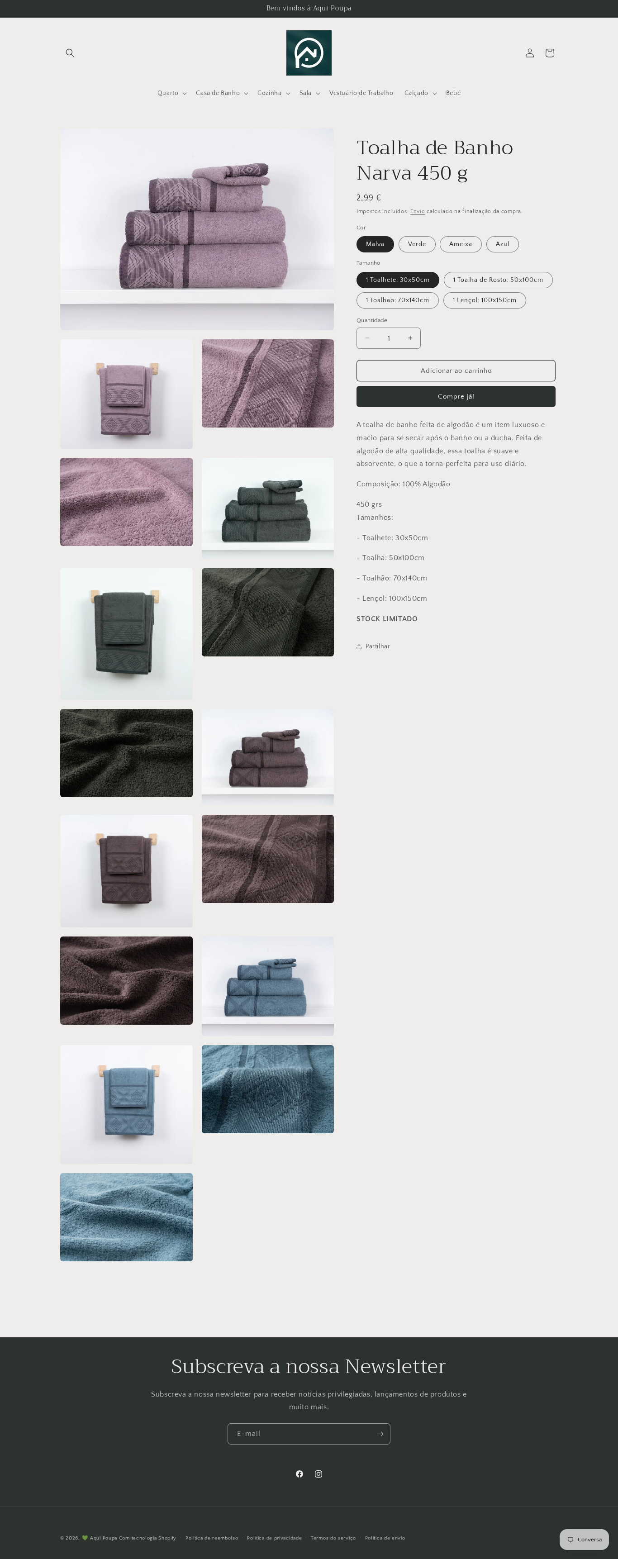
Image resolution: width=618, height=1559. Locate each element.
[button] (70, 53)
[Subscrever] (380, 1434)
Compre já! (456, 396)
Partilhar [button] (378, 646)
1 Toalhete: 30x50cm (398, 279)
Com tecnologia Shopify (147, 1538)
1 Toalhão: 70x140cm (397, 300)
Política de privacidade (274, 1537)
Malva (375, 244)
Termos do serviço (333, 1537)
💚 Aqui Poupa (99, 1538)
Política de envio (385, 1537)
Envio (417, 211)
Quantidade (372, 320)
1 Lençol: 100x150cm (485, 300)
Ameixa (460, 244)
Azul (502, 244)
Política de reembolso (211, 1537)
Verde (417, 244)
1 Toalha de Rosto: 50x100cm (498, 279)
